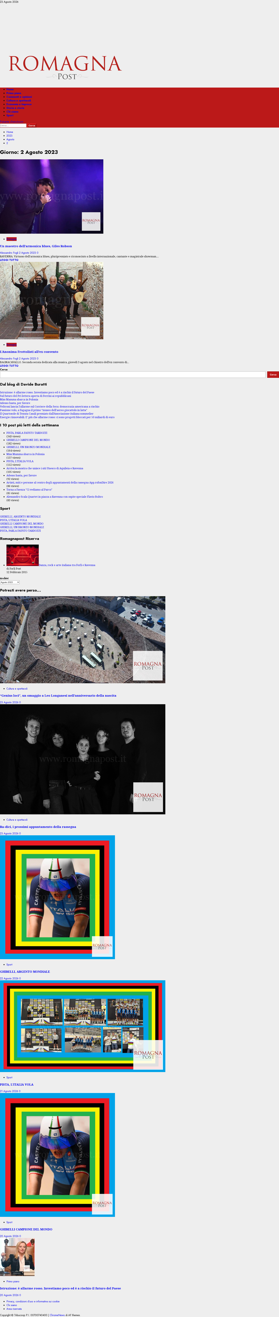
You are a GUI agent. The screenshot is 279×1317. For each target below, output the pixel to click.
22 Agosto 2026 (9, 978)
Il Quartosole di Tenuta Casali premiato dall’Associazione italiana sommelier (46, 413)
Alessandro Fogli (9, 253)
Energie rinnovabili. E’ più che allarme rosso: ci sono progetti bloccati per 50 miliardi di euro (57, 417)
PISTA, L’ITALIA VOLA (19, 461)
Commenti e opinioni (19, 97)
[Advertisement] (139, 27)
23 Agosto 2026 (9, 702)
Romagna (11, 239)
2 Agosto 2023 (28, 253)
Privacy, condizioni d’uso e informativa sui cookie (33, 1301)
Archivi (4, 578)
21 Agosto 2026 (9, 1091)
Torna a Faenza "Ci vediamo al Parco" (29, 489)
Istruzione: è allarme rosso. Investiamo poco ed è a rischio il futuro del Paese (47, 392)
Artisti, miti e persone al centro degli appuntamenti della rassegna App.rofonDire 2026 (60, 482)
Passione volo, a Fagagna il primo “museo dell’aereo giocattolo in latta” (43, 410)
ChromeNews (57, 1315)
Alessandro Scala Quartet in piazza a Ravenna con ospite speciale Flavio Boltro (54, 496)
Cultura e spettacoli (18, 100)
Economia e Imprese (19, 104)
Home (10, 89)
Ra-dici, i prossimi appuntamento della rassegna (38, 827)
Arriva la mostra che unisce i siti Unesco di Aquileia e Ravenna (44, 468)
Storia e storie (15, 108)
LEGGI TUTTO (9, 260)
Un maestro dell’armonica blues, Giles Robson (36, 246)
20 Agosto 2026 (9, 1236)
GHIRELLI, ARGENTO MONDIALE (20, 516)
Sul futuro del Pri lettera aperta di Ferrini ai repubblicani (35, 396)
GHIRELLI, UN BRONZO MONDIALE (28, 447)
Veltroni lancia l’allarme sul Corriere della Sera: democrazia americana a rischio (49, 406)
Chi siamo (12, 112)
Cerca (3, 369)
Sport (9, 115)
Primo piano (13, 93)
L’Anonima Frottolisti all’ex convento (29, 352)
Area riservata (14, 1309)
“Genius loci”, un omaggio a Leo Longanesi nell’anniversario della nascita (58, 695)
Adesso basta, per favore (15, 403)
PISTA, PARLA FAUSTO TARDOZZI (26, 433)
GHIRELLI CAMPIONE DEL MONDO (28, 440)
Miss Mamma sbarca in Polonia (19, 399)
